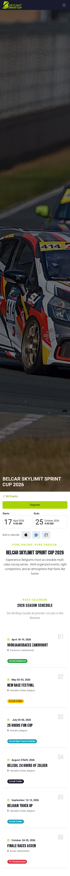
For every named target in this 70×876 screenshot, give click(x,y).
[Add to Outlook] (36, 535)
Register (35, 505)
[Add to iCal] (26, 535)
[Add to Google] (46, 535)
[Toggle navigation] (64, 5)
